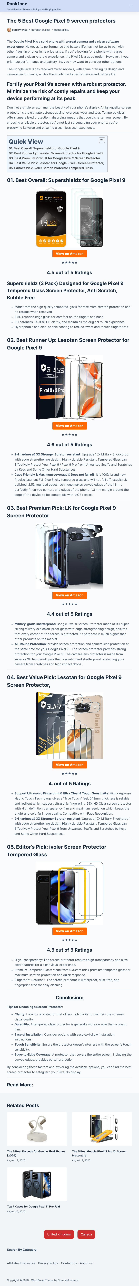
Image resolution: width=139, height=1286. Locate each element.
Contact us (69, 1263)
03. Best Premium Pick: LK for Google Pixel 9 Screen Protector (54, 158)
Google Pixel (61, 30)
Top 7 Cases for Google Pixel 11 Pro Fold (33, 1206)
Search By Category (22, 1249)
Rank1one (17, 3)
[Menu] (130, 5)
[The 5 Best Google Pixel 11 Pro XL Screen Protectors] (102, 1129)
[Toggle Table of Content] (100, 140)
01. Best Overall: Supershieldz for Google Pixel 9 (44, 148)
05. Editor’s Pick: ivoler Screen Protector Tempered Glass (51, 168)
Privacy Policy (48, 1263)
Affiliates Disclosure (21, 1263)
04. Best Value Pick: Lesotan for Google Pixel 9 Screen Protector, (56, 163)
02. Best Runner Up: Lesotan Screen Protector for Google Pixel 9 (56, 153)
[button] (59, 1234)
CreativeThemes (68, 1280)
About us (86, 1263)
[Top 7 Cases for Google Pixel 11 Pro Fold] (37, 1184)
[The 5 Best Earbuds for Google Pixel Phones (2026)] (37, 1129)
